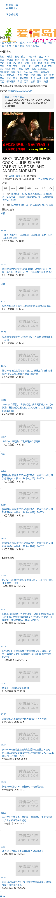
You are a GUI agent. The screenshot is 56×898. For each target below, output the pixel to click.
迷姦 (34, 68)
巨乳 (53, 62)
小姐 (9, 62)
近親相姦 (42, 68)
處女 (37, 65)
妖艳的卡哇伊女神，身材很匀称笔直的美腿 (23, 786)
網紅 (27, 62)
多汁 (30, 65)
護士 (19, 72)
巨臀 (9, 65)
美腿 (43, 65)
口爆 (26, 75)
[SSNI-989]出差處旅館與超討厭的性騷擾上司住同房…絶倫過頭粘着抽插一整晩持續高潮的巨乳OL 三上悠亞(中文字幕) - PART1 (28, 752)
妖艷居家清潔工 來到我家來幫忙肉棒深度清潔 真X (26, 305)
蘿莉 (52, 78)
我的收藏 (13, 14)
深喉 (32, 75)
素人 (15, 78)
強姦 (21, 68)
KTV (47, 56)
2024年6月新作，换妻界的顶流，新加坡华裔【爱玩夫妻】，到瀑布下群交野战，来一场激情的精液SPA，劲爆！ (28, 197)
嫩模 (20, 62)
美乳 (2, 65)
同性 (27, 68)
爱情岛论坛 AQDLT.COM (20, 90)
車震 (32, 59)
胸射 (46, 81)
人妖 (19, 81)
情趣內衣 (45, 72)
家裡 (39, 59)
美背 (15, 65)
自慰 (19, 75)
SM (1, 68)
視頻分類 (13, 5)
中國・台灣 (18, 45)
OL (14, 62)
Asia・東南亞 (32, 45)
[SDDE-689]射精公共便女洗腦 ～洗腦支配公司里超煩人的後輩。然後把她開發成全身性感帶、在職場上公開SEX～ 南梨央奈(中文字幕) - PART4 (28, 617)
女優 (39, 78)
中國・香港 (5, 45)
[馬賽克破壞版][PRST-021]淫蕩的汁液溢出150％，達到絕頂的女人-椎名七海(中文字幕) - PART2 (27, 544)
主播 (33, 62)
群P (45, 75)
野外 (17, 59)
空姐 (36, 72)
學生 (52, 59)
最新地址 (13, 8)
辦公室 (10, 59)
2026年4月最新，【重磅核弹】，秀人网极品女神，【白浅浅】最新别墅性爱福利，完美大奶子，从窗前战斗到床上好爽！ (27, 407)
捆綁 (7, 68)
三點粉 (23, 65)
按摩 (32, 81)
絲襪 (13, 72)
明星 (2, 81)
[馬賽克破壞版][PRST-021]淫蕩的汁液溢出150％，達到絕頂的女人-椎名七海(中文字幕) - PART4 (27, 477)
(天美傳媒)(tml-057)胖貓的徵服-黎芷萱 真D (32, 204)
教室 (2, 59)
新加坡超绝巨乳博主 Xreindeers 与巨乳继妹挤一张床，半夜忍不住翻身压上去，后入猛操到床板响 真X (27, 270)
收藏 (50, 178)
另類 (26, 81)
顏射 (2, 78)
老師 (2, 62)
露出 (39, 81)
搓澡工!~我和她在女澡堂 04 (15, 687)
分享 (42, 178)
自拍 (17, 56)
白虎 (32, 78)
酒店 (41, 56)
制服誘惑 (4, 72)
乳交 (51, 75)
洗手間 (25, 59)
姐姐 (46, 62)
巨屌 (50, 65)
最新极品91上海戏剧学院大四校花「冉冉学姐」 (25, 718)
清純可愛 (24, 78)
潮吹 (39, 75)
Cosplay (28, 72)
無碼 (2, 56)
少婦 (46, 59)
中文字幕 (32, 56)
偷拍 (23, 56)
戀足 (14, 68)
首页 (7, 96)
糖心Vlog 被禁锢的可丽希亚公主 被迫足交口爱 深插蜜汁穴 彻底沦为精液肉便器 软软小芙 (27, 372)
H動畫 (9, 56)
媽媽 (40, 62)
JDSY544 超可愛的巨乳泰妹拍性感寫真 (21, 441)
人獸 (46, 78)
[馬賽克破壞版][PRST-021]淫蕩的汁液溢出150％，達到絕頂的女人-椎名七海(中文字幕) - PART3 (27, 511)
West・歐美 (18, 96)
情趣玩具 (11, 81)
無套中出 (11, 75)
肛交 (9, 78)
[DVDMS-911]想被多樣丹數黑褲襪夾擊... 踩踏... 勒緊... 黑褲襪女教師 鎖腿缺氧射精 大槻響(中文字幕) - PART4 (27, 654)
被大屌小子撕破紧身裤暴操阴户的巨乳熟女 (23, 851)
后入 (2, 75)
